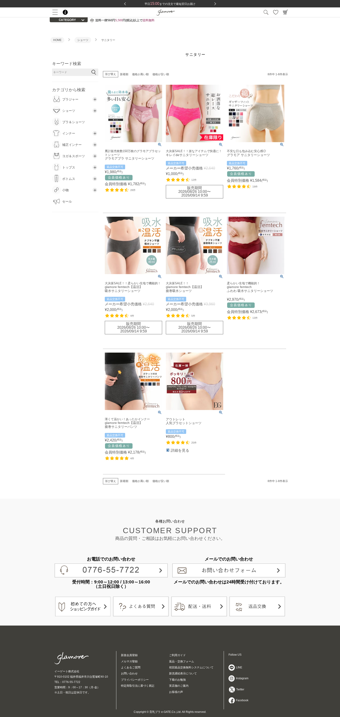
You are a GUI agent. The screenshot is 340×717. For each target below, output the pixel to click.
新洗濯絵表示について (183, 673)
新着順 (124, 74)
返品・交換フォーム (181, 661)
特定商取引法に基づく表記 (137, 685)
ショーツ (82, 40)
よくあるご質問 (130, 667)
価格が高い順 (140, 74)
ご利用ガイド (177, 655)
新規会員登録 (129, 655)
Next (215, 3)
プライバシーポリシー (135, 679)
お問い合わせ (129, 673)
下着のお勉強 (177, 679)
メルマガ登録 (129, 661)
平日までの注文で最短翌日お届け (170, 4)
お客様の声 (176, 692)
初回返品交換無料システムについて (191, 667)
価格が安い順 (160, 74)
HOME (57, 40)
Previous (125, 3)
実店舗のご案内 (179, 685)
